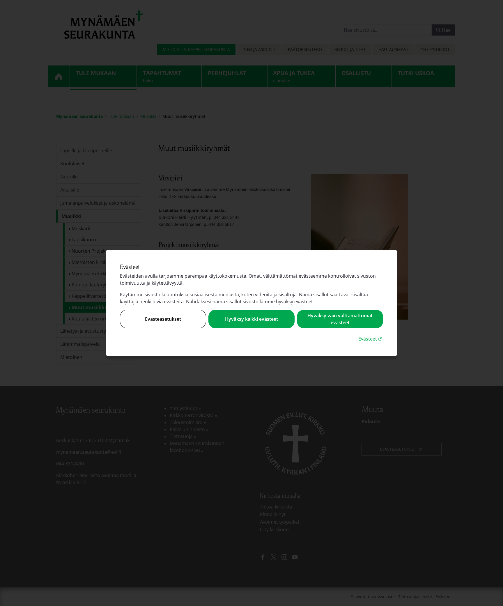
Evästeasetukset (163, 319)
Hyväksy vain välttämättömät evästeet (340, 319)
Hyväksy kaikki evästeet (251, 319)
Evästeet (370, 338)
